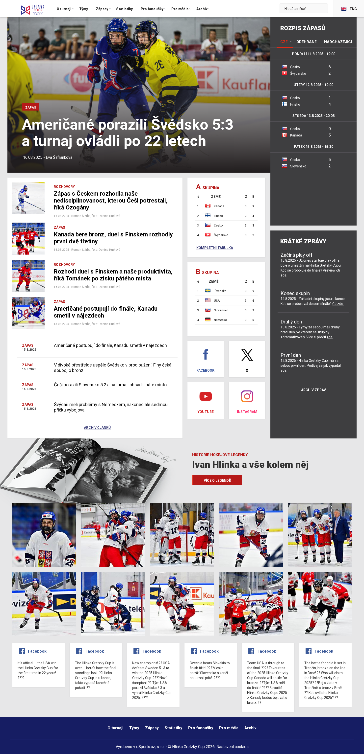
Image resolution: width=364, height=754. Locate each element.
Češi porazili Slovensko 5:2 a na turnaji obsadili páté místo (110, 384)
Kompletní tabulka (214, 248)
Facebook (37, 651)
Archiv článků (97, 428)
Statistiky (173, 728)
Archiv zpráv (313, 390)
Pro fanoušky (200, 728)
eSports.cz (145, 746)
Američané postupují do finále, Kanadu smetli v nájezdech (110, 345)
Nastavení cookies (232, 746)
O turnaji (115, 728)
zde (283, 275)
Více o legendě (217, 480)
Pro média (228, 728)
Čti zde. (338, 304)
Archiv (250, 728)
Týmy (134, 728)
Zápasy (152, 728)
